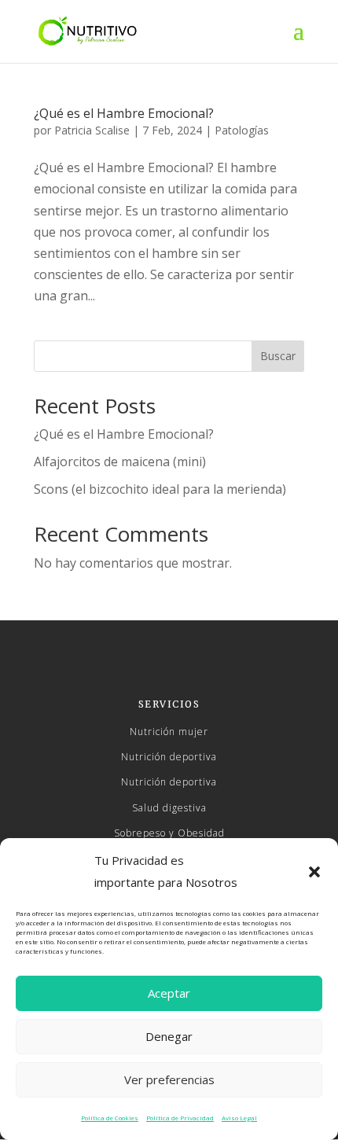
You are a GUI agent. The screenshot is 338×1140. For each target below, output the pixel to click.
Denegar (169, 1036)
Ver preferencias (169, 1079)
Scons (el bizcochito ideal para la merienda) (160, 489)
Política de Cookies (109, 1117)
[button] (314, 872)
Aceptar (169, 993)
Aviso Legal (239, 1117)
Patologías (242, 130)
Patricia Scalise (92, 130)
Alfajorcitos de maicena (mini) (120, 461)
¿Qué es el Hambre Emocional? (124, 113)
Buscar (278, 355)
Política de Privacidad (180, 1117)
